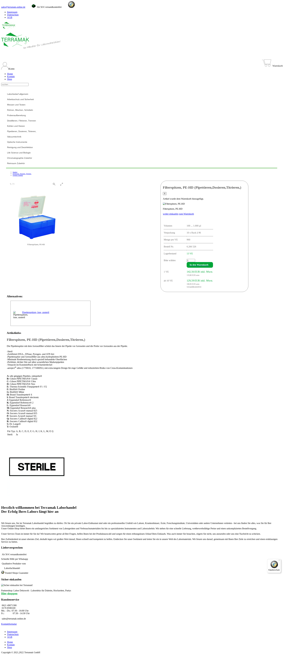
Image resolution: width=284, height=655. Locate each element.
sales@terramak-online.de (13, 7)
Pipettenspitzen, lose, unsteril (35, 312)
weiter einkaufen (170, 214)
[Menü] (279, 561)
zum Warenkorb (186, 214)
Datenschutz (13, 14)
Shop (9, 79)
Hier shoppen (9, 593)
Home (10, 74)
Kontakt (11, 76)
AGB (9, 17)
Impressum (12, 12)
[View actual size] (54, 184)
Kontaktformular (9, 624)
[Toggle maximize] (61, 184)
